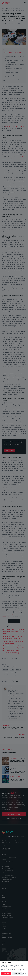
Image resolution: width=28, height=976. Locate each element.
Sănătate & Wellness (6, 940)
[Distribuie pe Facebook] (17, 681)
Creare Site (4, 864)
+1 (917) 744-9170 (18, 842)
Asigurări (4, 908)
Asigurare (16, 666)
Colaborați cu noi (9, 450)
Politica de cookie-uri (21, 970)
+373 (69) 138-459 (6, 842)
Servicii (4, 854)
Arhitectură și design (7, 666)
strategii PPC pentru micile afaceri (15, 126)
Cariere (3, 895)
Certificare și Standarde (7, 917)
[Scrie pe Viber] (6, 848)
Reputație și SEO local (7, 879)
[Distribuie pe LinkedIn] (13, 681)
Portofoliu (4, 893)
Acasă (3, 8)
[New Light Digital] (6, 3)
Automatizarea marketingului (9, 857)
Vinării (3, 944)
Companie (4, 886)
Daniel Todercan (6, 23)
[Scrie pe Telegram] (9, 848)
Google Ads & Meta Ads (14, 8)
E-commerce (5, 920)
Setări (24, 973)
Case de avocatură (6, 913)
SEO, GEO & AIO (5, 882)
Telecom (13, 674)
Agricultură (4, 904)
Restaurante (5, 674)
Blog (7, 8)
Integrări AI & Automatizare (8, 875)
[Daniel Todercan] (5, 689)
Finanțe (3, 924)
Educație (4, 922)
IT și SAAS (18, 669)
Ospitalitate (5, 672)
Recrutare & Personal (7, 937)
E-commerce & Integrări (7, 868)
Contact (4, 897)
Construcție (5, 669)
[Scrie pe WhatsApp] (3, 848)
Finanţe (12, 669)
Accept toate (6, 973)
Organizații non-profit (7, 933)
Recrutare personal (15, 672)
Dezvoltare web (5, 866)
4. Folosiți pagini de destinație (12, 72)
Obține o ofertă (14, 621)
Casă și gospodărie (6, 915)
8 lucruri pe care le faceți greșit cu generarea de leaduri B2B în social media (13, 631)
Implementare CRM (6, 873)
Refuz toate (17, 973)
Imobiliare (4, 926)
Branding (4, 859)
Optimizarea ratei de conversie (9, 877)
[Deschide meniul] (24, 2)
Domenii (4, 901)
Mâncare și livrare (6, 931)
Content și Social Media (7, 861)
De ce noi (4, 888)
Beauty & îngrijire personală (8, 911)
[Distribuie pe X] (10, 681)
